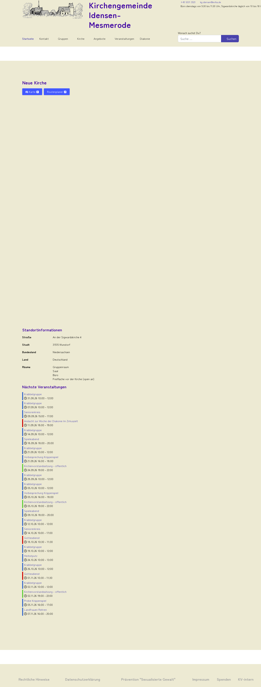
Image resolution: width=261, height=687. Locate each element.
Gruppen (63, 39)
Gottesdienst (32, 538)
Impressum (200, 679)
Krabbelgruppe (33, 394)
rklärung (92, 679)
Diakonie (145, 39)
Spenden (224, 679)
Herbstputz (30, 556)
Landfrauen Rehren (35, 610)
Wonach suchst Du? (189, 33)
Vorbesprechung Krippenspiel (41, 457)
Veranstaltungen (124, 39)
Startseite (28, 39)
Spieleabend (31, 439)
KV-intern (246, 679)
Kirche (80, 39)
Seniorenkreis (32, 412)
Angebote (99, 39)
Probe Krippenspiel (35, 601)
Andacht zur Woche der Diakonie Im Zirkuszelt (51, 421)
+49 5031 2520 (188, 2)
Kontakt (44, 39)
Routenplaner (55, 92)
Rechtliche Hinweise (34, 679)
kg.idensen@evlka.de (210, 2)
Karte (32, 92)
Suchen (231, 38)
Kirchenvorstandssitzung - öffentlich (45, 466)
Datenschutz (75, 679)
